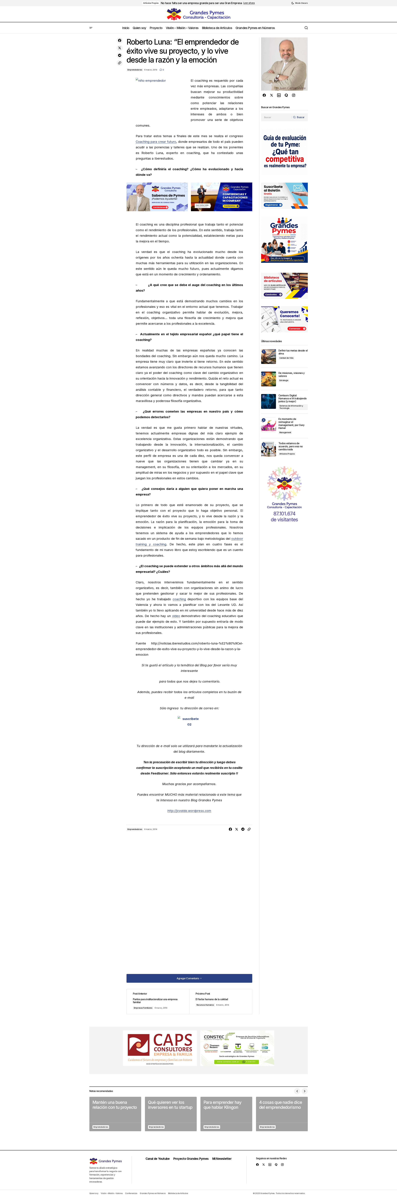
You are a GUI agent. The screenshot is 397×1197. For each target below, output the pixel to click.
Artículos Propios (151, 3)
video (176, 616)
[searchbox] (276, 117)
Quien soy (93, 1193)
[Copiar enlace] (119, 63)
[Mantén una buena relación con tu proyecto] (115, 1114)
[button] (299, 3)
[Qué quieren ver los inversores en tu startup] (171, 1114)
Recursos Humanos (205, 1005)
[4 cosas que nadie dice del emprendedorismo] (282, 1114)
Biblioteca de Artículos (178, 1193)
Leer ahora (249, 3)
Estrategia (283, 380)
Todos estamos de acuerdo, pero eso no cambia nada (290, 446)
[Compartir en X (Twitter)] (119, 48)
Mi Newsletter (221, 1159)
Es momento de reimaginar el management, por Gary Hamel (291, 424)
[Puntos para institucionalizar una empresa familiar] (158, 1001)
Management (285, 432)
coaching (179, 599)
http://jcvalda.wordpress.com (189, 811)
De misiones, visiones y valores (291, 374)
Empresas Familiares (143, 1008)
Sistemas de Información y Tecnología (291, 407)
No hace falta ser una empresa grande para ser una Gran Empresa (201, 3)
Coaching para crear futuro (156, 142)
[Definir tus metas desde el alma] (268, 356)
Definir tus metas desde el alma (293, 352)
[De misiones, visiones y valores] (268, 379)
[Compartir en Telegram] (119, 55)
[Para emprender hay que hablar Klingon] (226, 1114)
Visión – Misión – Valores (112, 1193)
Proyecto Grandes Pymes (191, 1159)
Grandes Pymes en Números (153, 1193)
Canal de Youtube (158, 1159)
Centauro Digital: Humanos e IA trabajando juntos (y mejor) (292, 398)
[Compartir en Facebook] (119, 40)
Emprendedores (134, 70)
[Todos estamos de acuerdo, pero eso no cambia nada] (268, 449)
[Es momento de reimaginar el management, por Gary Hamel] (268, 425)
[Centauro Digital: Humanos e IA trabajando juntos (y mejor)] (268, 401)
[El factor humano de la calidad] (220, 1001)
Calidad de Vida (286, 358)
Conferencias (131, 1193)
